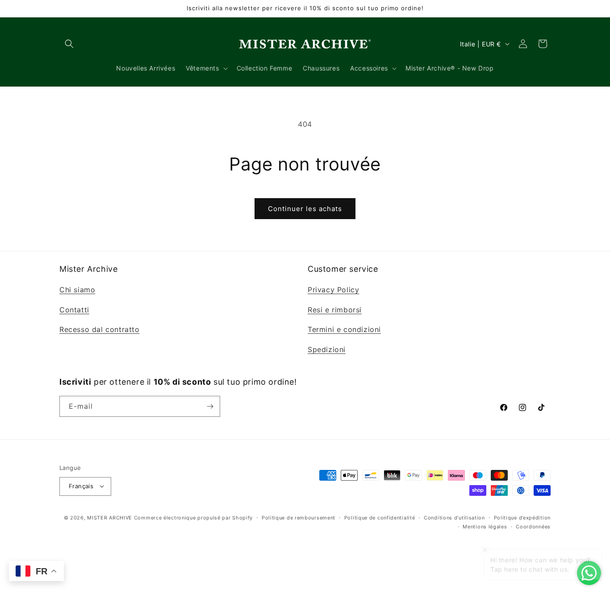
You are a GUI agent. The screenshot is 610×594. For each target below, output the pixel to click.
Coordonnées (533, 526)
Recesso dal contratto (99, 329)
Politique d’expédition (522, 517)
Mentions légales (485, 526)
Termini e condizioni (344, 329)
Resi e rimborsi (335, 309)
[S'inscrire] (210, 406)
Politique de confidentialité (379, 517)
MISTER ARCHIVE (109, 517)
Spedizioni (327, 349)
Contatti (74, 309)
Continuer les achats (305, 208)
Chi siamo (77, 289)
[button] (69, 44)
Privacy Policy (333, 289)
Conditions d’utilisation (454, 517)
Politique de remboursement (298, 517)
